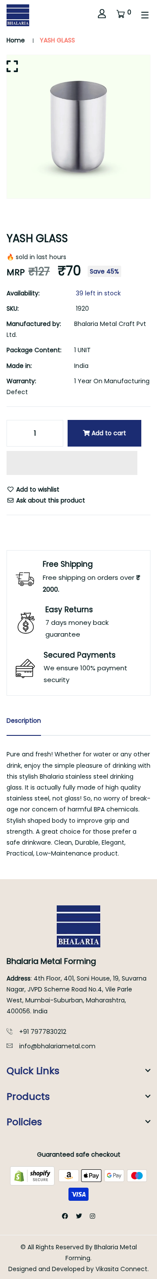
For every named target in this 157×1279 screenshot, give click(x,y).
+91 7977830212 (42, 1031)
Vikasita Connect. (122, 1269)
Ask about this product (49, 500)
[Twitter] (79, 1216)
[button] (72, 464)
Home (16, 40)
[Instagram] (92, 1216)
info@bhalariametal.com (57, 1046)
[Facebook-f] (65, 1216)
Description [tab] (24, 720)
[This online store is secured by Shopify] (33, 1175)
